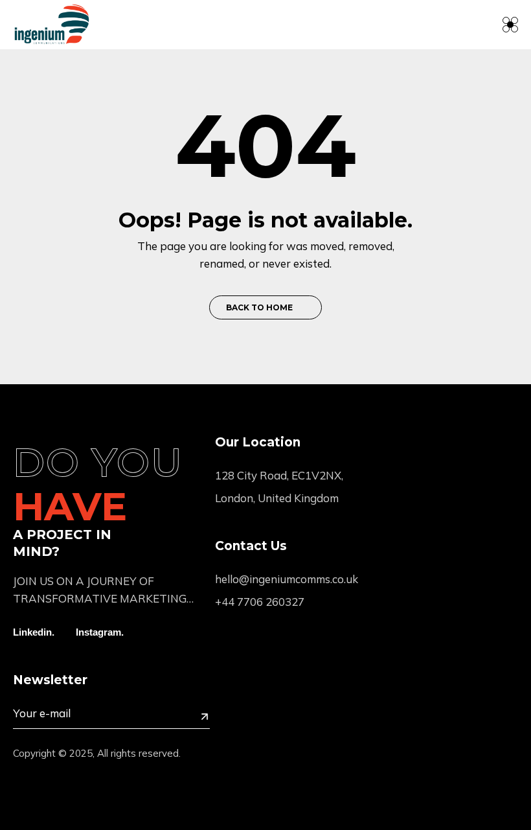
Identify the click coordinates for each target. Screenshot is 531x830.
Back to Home (259, 307)
